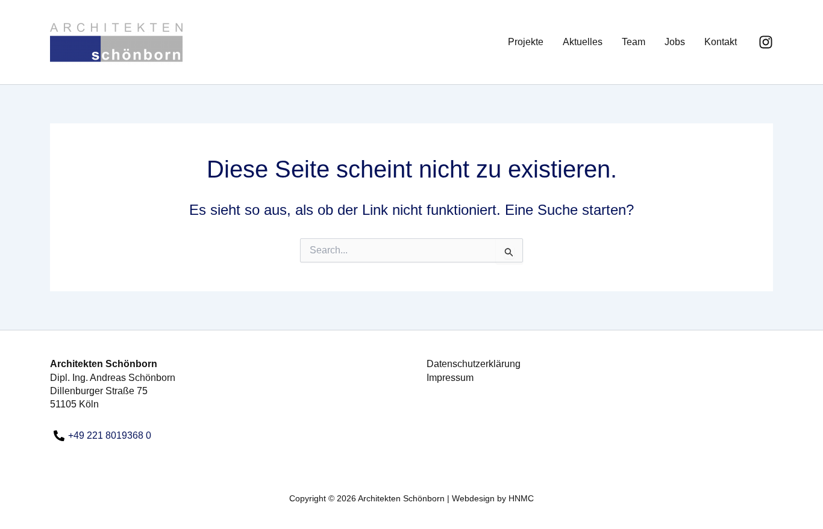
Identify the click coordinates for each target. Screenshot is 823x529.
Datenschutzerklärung (474, 364)
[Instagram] (766, 42)
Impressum (450, 378)
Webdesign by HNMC (493, 498)
